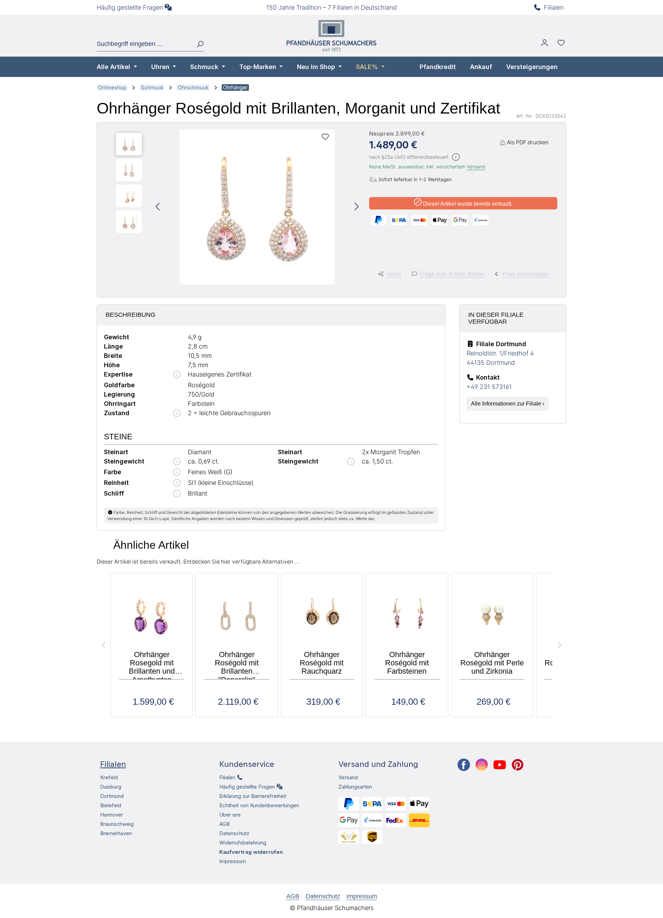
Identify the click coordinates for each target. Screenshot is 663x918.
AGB (224, 824)
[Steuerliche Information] (456, 157)
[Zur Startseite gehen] (331, 35)
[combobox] (144, 44)
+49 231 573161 (489, 386)
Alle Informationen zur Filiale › (507, 404)
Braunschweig (117, 824)
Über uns (230, 814)
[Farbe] (177, 472)
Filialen (554, 7)
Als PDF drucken (527, 142)
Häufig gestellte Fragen (130, 7)
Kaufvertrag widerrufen (251, 852)
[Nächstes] (357, 207)
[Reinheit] (177, 483)
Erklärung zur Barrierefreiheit (252, 796)
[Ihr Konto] (544, 44)
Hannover (111, 814)
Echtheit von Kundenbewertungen (259, 805)
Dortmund (112, 796)
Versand (476, 166)
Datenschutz (234, 833)
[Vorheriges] (157, 207)
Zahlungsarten (355, 786)
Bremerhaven (116, 833)
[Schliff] (177, 494)
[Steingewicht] (177, 462)
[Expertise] (177, 375)
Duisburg (110, 786)
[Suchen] (197, 44)
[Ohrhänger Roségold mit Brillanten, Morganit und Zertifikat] (257, 207)
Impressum (232, 861)
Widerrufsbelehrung (242, 842)
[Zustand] (177, 413)
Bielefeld (110, 805)
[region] (237, 207)
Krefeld (109, 777)
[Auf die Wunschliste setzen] (325, 136)
